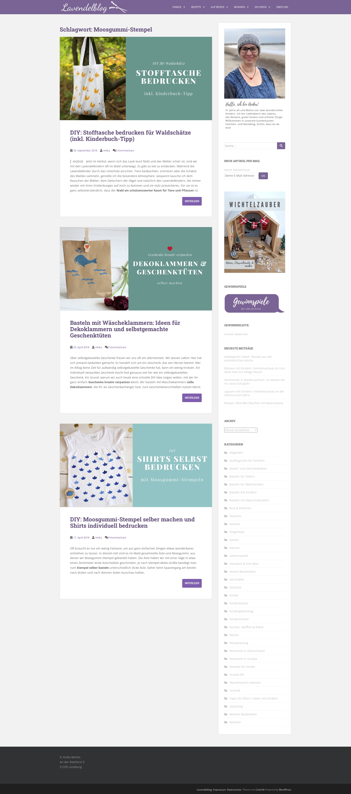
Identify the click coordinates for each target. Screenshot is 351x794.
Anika (106, 150)
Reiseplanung (239, 643)
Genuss (235, 548)
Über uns (282, 7)
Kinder (234, 595)
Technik (235, 690)
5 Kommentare (125, 150)
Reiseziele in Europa (243, 659)
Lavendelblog (204, 789)
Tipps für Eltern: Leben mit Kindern (254, 698)
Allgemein (236, 453)
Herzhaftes (237, 579)
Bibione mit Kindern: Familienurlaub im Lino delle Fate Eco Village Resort (254, 370)
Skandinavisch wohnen (245, 682)
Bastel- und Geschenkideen (248, 468)
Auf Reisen (217, 7)
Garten (234, 540)
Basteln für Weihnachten (246, 484)
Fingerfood (237, 532)
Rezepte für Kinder (242, 667)
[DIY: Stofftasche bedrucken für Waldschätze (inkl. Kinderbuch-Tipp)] (136, 78)
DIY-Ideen (260, 7)
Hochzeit (235, 587)
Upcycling (236, 706)
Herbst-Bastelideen (243, 571)
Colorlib (260, 789)
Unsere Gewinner (236, 334)
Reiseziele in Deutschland (247, 651)
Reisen (234, 635)
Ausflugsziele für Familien (247, 460)
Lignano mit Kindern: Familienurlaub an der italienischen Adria (254, 393)
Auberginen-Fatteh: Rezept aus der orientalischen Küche (248, 358)
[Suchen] (281, 145)
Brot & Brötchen (240, 508)
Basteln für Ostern (242, 476)
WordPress (285, 789)
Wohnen (239, 7)
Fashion (235, 524)
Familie (176, 7)
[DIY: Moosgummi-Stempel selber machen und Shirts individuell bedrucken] (136, 465)
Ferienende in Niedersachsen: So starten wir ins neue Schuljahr (254, 381)
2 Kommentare (117, 347)
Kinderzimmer (239, 619)
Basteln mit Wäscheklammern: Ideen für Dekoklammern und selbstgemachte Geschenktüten (125, 329)
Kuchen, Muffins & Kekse (246, 627)
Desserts (235, 516)
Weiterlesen (192, 201)
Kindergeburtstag (242, 611)
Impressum (219, 789)
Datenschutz (234, 789)
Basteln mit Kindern (243, 492)
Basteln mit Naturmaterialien (249, 500)
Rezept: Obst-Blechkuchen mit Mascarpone (253, 403)
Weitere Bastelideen (243, 714)
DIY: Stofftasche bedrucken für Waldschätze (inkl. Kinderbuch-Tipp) (130, 135)
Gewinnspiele (239, 556)
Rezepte (196, 7)
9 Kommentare (117, 537)
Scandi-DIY (237, 675)
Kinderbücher (239, 603)
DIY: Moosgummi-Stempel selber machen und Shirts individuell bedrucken (132, 522)
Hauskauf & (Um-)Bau (244, 564)
